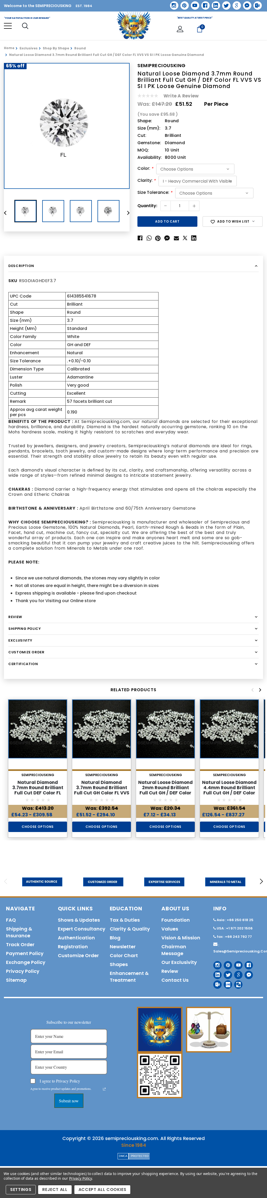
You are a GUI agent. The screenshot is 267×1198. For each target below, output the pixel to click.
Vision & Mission (180, 937)
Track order (20, 944)
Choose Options (38, 826)
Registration (73, 946)
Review (169, 971)
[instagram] (172, 3)
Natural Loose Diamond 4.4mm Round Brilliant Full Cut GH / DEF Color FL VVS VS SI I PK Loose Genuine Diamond (229, 792)
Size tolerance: (155, 193)
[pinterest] (182, 3)
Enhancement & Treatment (129, 976)
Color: (145, 169)
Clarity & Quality (130, 929)
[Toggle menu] (8, 26)
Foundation (175, 920)
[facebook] (203, 3)
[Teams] (255, 3)
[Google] (235, 3)
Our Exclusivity (179, 962)
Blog (115, 937)
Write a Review (181, 96)
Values (169, 929)
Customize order (78, 955)
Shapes (119, 964)
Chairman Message (173, 950)
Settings (20, 1190)
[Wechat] (236, 982)
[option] (67, 126)
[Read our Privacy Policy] (104, 1089)
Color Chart (124, 955)
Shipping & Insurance (19, 932)
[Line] (226, 982)
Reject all (55, 1190)
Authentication (76, 937)
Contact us (175, 980)
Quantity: (147, 206)
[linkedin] (214, 3)
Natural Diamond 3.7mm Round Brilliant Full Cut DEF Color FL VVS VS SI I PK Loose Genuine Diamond (37, 792)
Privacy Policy (80, 1178)
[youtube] (193, 3)
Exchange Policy (25, 962)
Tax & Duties (125, 920)
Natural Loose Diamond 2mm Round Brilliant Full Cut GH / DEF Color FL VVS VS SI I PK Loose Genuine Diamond (165, 792)
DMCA (123, 1156)
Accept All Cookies (102, 1190)
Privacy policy (22, 971)
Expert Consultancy (81, 929)
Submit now (69, 1100)
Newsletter (123, 946)
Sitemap (16, 980)
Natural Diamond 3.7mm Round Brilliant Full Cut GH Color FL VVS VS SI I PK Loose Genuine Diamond (101, 792)
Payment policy (25, 953)
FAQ (11, 920)
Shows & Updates (79, 920)
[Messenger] (245, 3)
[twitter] (224, 4)
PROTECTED (140, 1156)
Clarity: (146, 181)
